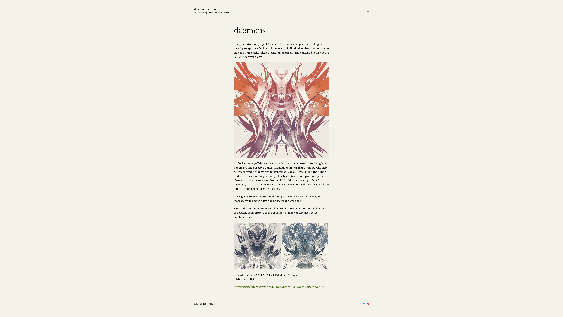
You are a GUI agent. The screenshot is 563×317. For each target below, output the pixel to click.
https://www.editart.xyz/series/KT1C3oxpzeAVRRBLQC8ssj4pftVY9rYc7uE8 (279, 287)
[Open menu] (367, 10)
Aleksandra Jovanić (205, 9)
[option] (258, 246)
